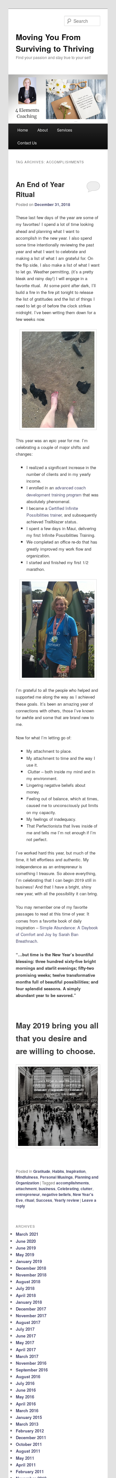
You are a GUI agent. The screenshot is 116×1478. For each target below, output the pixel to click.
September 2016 (32, 1370)
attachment (26, 1188)
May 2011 (25, 1458)
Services (64, 130)
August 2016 (28, 1376)
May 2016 (25, 1397)
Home (22, 130)
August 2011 (28, 1451)
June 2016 (26, 1390)
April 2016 (26, 1404)
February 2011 (30, 1471)
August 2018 (28, 1281)
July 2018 (25, 1288)
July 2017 (25, 1329)
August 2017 (28, 1322)
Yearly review (66, 1200)
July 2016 (25, 1383)
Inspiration (75, 1171)
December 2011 (31, 1437)
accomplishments (72, 1183)
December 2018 (31, 1268)
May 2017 (25, 1342)
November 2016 (31, 1363)
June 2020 (26, 1241)
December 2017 (31, 1309)
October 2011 (29, 1444)
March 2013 (27, 1424)
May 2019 (25, 1254)
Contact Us (27, 142)
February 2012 (30, 1431)
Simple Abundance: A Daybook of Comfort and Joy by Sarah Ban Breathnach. (57, 934)
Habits (58, 1171)
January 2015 (29, 1417)
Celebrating (68, 1188)
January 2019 (29, 1261)
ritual (29, 1200)
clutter (86, 1188)
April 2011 (26, 1465)
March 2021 (27, 1234)
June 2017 (26, 1336)
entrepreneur (28, 1194)
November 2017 (31, 1315)
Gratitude (41, 1171)
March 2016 (27, 1410)
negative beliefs (56, 1194)
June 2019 (26, 1248)
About (42, 130)
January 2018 (29, 1302)
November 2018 (31, 1275)
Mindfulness (27, 1177)
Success (44, 1200)
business (47, 1188)
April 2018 (26, 1295)
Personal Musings (56, 1177)
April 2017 (26, 1349)
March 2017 (27, 1356)
